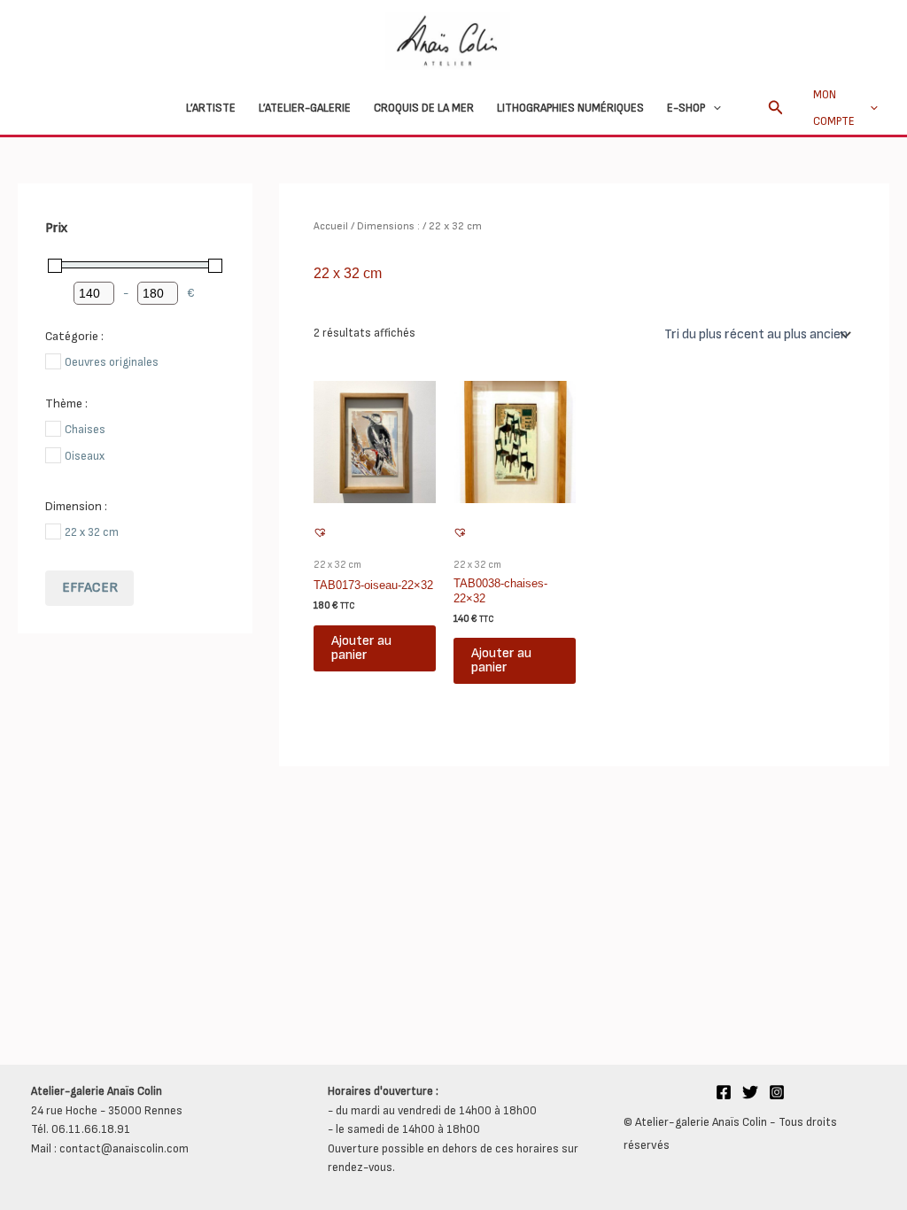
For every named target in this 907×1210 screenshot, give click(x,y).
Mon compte (834, 108)
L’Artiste (211, 108)
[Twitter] (750, 1092)
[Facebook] (724, 1092)
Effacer (90, 587)
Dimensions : (388, 226)
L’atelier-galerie (305, 108)
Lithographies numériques (570, 108)
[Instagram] (777, 1092)
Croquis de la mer (424, 108)
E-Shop (686, 108)
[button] (713, 108)
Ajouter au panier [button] (361, 647)
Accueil (331, 226)
